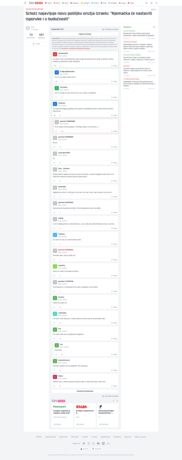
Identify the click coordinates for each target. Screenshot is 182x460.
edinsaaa (61, 103)
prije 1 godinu (62, 56)
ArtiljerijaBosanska (67, 71)
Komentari (75, 437)
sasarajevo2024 (64, 153)
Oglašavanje (105, 437)
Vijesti (49, 3)
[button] (113, 400)
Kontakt (85, 437)
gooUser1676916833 (65, 202)
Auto (104, 3)
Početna (39, 437)
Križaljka (114, 3)
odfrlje (60, 218)
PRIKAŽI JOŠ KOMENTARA (85, 391)
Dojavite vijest (50, 437)
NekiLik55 (62, 187)
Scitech (96, 3)
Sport (66, 3)
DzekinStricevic (64, 360)
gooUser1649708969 (65, 250)
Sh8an (60, 376)
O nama (94, 437)
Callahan (61, 234)
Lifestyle (86, 3)
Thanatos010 (63, 53)
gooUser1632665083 (65, 137)
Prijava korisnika (85, 34)
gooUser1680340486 (67, 121)
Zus (59, 329)
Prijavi (115, 66)
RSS (108, 443)
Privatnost (117, 437)
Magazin (76, 3)
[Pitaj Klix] (146, 3)
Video (132, 3)
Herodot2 (63, 87)
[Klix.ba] (36, 2)
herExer (61, 297)
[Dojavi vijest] (151, 3)
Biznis (58, 3)
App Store (85, 449)
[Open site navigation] (25, 3)
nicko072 (61, 265)
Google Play (98, 449)
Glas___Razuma (64, 168)
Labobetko (62, 313)
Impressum (63, 437)
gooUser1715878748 (65, 281)
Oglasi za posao (140, 437)
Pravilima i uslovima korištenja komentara (75, 48)
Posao (123, 3)
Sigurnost (127, 437)
